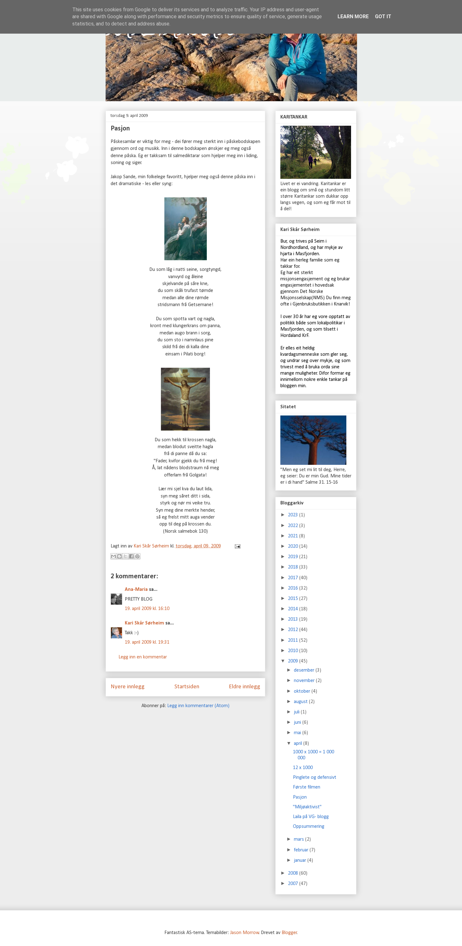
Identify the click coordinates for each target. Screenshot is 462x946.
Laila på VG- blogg (311, 816)
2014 (293, 609)
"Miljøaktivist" (307, 807)
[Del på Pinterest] (137, 556)
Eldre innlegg (244, 687)
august (301, 701)
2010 (293, 650)
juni (298, 722)
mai (298, 732)
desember (305, 670)
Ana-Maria (136, 589)
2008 (293, 873)
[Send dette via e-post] (113, 556)
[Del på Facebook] (131, 556)
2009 (293, 661)
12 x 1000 (303, 767)
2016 (293, 588)
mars (299, 839)
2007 (293, 883)
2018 (293, 567)
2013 (293, 619)
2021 (293, 536)
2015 (293, 598)
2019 (293, 556)
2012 (293, 629)
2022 (293, 525)
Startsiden (186, 687)
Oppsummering (308, 826)
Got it (383, 16)
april (298, 743)
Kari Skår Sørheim (144, 623)
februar (302, 850)
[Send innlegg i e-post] (236, 546)
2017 (293, 577)
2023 (293, 515)
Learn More (353, 16)
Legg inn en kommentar (142, 657)
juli (297, 712)
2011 (293, 640)
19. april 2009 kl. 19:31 (147, 642)
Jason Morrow (244, 932)
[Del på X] (125, 556)
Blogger (289, 932)
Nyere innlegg (128, 687)
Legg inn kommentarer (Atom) (198, 705)
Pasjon (300, 797)
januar (300, 860)
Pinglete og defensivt (314, 777)
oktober (302, 691)
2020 (293, 546)
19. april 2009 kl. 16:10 (147, 608)
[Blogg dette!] (119, 556)
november (305, 680)
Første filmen (306, 787)
